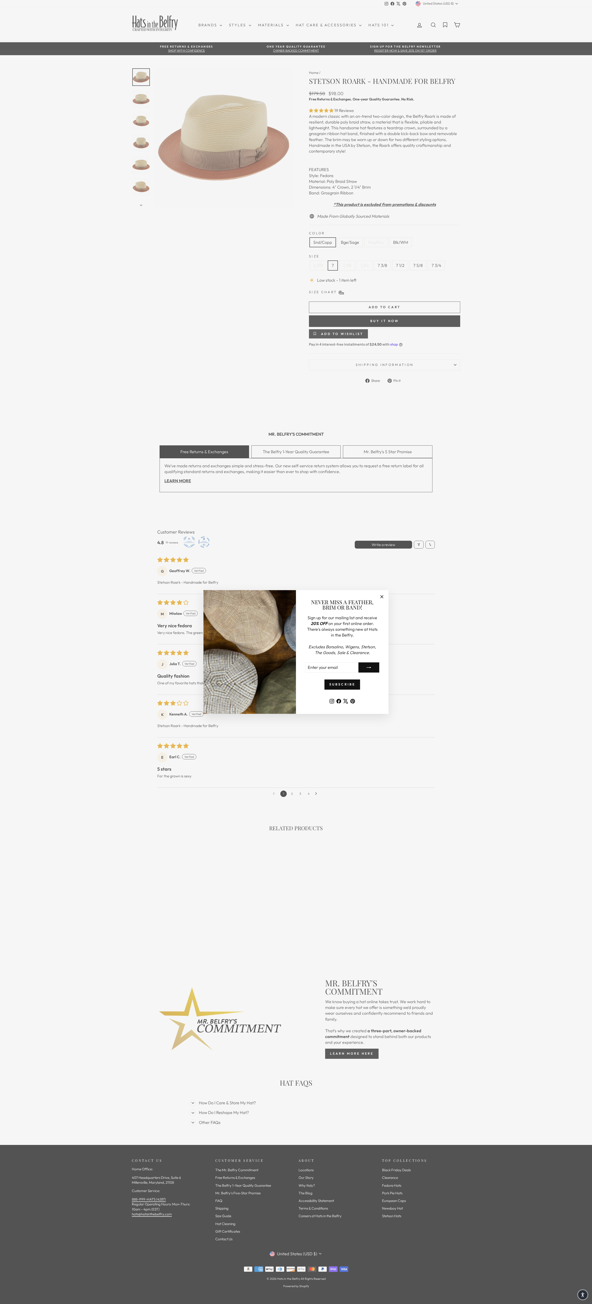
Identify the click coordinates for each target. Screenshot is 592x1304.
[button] (582, 1294)
